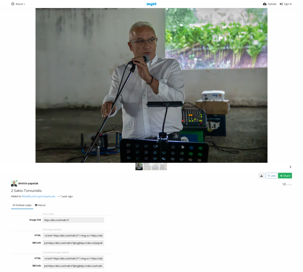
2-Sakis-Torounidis (26, 190)
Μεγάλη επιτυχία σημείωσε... (39, 196)
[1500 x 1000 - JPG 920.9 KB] (261, 175)
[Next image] (290, 167)
